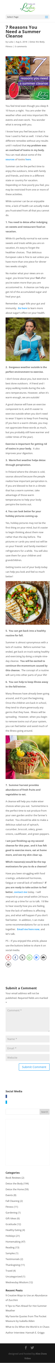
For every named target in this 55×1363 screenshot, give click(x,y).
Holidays (10, 1235)
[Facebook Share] (15, 957)
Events (9, 1195)
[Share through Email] (8, 964)
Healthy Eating (14, 1230)
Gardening (11, 1212)
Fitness (9, 46)
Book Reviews (13, 1177)
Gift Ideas (11, 1218)
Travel (9, 1270)
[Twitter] (6, 1102)
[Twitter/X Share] (22, 957)
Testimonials (13, 1259)
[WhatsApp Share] (29, 957)
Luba (11, 41)
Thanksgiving (13, 1265)
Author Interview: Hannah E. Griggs (25, 1332)
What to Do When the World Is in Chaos (27, 1326)
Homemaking (13, 1241)
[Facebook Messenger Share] (36, 957)
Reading (10, 1247)
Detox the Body (36, 41)
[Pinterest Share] (8, 957)
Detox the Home (15, 1189)
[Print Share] (43, 957)
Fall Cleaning (12, 1201)
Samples (10, 1253)
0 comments (21, 46)
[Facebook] (6, 1096)
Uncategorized (14, 1276)
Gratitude (11, 1224)
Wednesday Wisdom (17, 1282)
